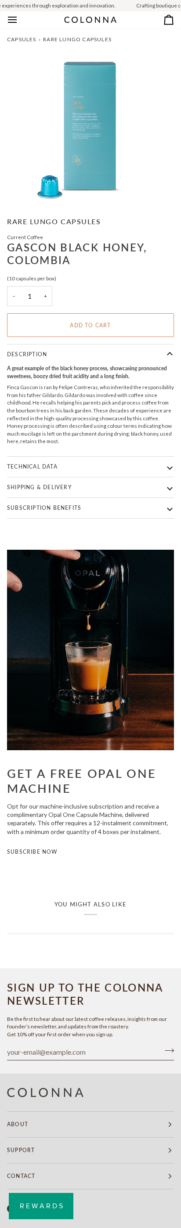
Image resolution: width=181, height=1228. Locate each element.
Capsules (21, 39)
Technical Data (32, 466)
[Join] (166, 1051)
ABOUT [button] (17, 1124)
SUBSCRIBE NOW (32, 852)
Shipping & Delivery (39, 487)
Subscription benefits (44, 508)
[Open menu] (20, 20)
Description (27, 354)
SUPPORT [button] (21, 1150)
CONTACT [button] (21, 1176)
